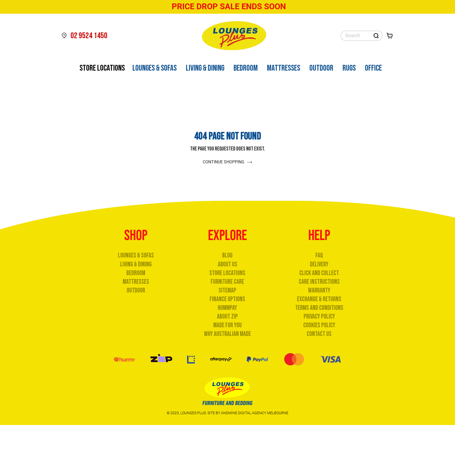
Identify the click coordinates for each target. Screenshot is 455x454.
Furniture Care (227, 282)
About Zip (227, 316)
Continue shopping (223, 161)
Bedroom (135, 273)
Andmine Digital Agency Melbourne (254, 413)
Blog (227, 255)
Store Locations (227, 273)
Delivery (319, 264)
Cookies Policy (319, 325)
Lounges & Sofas (136, 255)
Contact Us (319, 334)
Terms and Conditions (319, 308)
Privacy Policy (319, 316)
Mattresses (136, 282)
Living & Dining (136, 264)
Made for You (227, 325)
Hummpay (227, 308)
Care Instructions (319, 282)
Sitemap (227, 290)
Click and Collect (319, 273)
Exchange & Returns (319, 299)
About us (227, 264)
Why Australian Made (227, 334)
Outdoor (136, 290)
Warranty (319, 290)
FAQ (319, 255)
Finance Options (227, 299)
